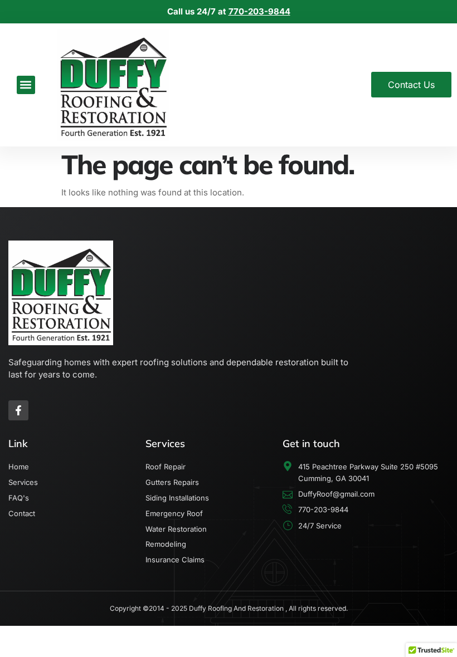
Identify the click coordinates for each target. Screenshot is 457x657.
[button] (26, 85)
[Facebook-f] (18, 410)
